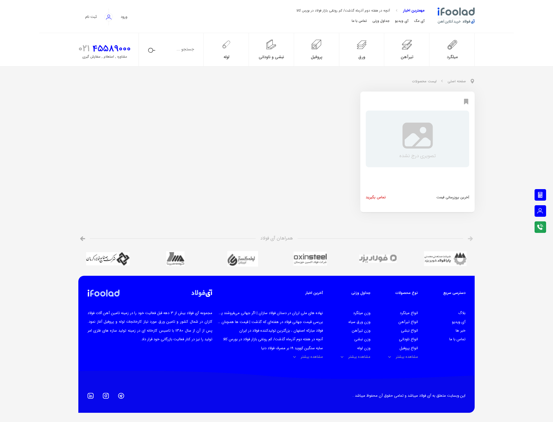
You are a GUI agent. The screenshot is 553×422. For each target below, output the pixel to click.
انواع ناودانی (408, 339)
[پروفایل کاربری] (540, 211)
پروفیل (316, 57)
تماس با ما (457, 339)
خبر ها (460, 331)
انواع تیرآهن (408, 322)
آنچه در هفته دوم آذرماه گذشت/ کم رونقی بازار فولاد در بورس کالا (343, 10)
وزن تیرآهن (361, 331)
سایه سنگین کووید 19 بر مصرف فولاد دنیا (292, 348)
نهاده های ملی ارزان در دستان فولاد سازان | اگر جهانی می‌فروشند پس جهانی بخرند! (259, 313)
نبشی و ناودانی (271, 57)
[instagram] (106, 396)
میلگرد (452, 57)
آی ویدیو (458, 322)
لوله (226, 57)
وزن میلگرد (361, 313)
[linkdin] (91, 396)
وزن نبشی (362, 339)
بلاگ (461, 313)
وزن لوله (363, 348)
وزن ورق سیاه (359, 322)
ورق (361, 57)
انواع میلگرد (409, 313)
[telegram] (121, 396)
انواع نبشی (409, 331)
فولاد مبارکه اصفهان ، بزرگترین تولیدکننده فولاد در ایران (281, 331)
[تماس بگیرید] (540, 227)
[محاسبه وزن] (540, 195)
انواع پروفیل (408, 348)
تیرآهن (407, 57)
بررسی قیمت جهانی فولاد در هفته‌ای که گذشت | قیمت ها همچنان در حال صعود (261, 322)
